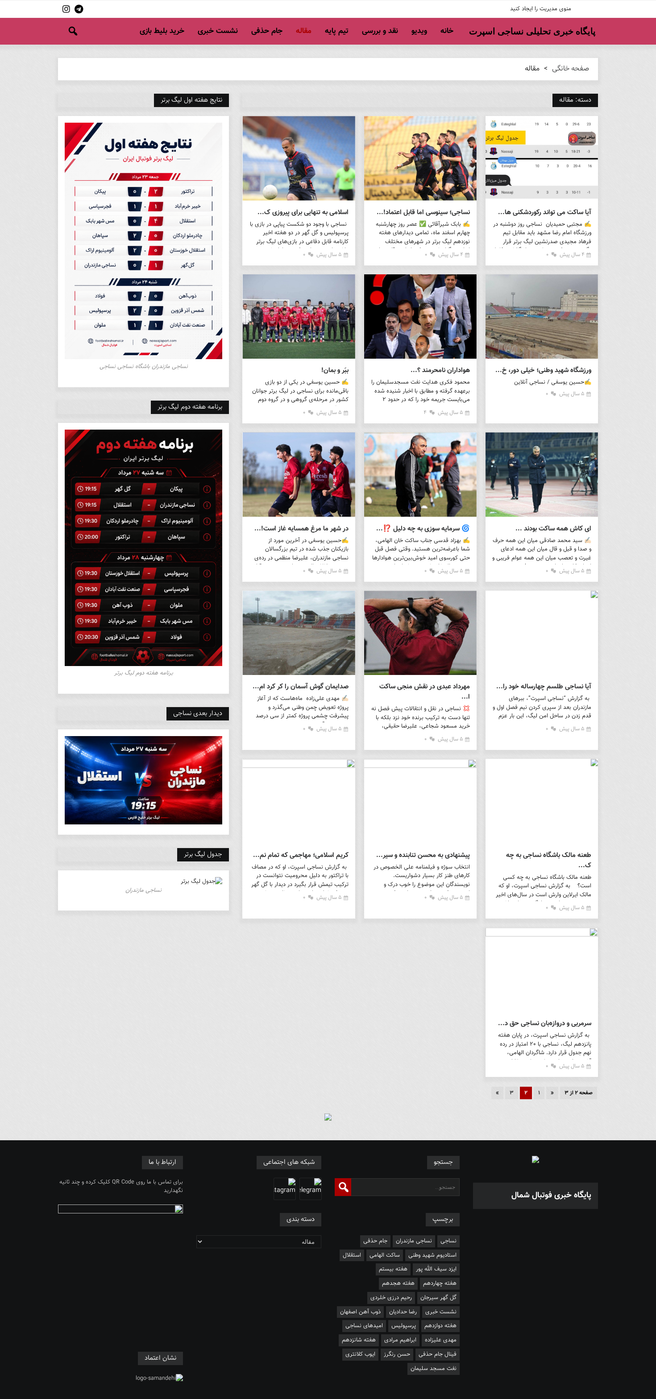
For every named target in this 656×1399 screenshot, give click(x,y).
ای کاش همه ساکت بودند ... (553, 529)
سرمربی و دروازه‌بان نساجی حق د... (544, 1023)
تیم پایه (337, 31)
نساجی (448, 1241)
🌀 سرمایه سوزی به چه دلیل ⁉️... (423, 529)
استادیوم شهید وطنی (432, 1255)
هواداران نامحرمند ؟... (440, 370)
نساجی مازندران (414, 1241)
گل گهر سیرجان (438, 1297)
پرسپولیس (403, 1325)
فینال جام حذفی (438, 1354)
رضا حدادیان (403, 1312)
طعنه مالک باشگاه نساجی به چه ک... (548, 860)
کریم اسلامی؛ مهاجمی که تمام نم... (300, 855)
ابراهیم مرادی (400, 1340)
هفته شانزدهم (359, 1340)
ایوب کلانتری (360, 1354)
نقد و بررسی (380, 31)
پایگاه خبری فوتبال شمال (551, 1195)
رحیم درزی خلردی (391, 1297)
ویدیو (419, 31)
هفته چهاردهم (440, 1283)
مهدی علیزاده (441, 1340)
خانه (446, 31)
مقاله (303, 31)
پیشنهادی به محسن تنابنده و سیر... (423, 855)
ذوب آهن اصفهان (360, 1312)
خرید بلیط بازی (162, 31)
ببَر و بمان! (334, 370)
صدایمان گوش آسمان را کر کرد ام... (300, 687)
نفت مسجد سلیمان (434, 1368)
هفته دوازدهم (440, 1325)
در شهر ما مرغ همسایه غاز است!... (301, 529)
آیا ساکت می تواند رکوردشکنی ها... (544, 212)
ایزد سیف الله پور (436, 1269)
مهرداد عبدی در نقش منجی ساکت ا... (424, 692)
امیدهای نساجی (364, 1325)
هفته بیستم (393, 1269)
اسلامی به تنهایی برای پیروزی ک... (302, 212)
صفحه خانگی (570, 69)
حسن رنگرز (397, 1354)
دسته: (575, 100)
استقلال (352, 1255)
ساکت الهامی (385, 1255)
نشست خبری (218, 31)
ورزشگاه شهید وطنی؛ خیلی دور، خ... (543, 370)
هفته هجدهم (398, 1283)
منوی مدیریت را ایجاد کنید (540, 8)
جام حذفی (266, 31)
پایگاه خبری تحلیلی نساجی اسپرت (532, 31)
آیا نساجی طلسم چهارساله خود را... (543, 687)
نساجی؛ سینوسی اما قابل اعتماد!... (423, 212)
